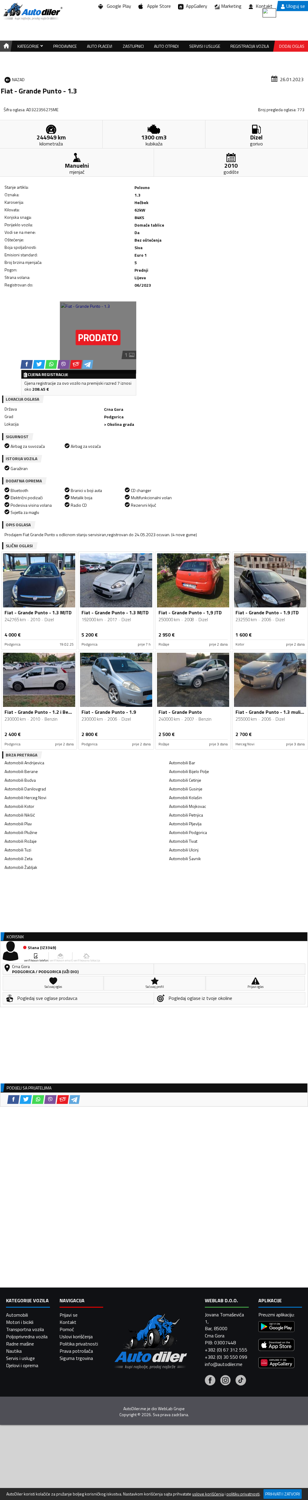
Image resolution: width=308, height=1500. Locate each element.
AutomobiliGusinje (185, 789)
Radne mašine (20, 1343)
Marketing (231, 6)
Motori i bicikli (19, 1322)
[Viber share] (64, 364)
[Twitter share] (39, 364)
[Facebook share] (27, 364)
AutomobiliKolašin (185, 797)
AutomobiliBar (182, 762)
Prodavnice (65, 46)
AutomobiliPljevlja (185, 823)
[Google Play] (276, 1327)
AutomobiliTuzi (18, 850)
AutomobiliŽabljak (21, 867)
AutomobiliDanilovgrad (25, 789)
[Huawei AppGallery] (276, 1363)
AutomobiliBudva (20, 780)
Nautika (14, 1351)
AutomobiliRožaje (21, 841)
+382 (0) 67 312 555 (226, 1349)
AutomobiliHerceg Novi (25, 797)
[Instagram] (225, 1381)
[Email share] (76, 364)
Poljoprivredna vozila (27, 1336)
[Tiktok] (241, 1381)
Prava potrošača (76, 1351)
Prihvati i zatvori (282, 1494)
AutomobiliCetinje (185, 780)
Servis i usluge (20, 1358)
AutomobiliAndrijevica (24, 762)
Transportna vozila (25, 1329)
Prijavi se (69, 1314)
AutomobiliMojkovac (187, 806)
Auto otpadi (166, 46)
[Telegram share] (87, 364)
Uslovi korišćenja (76, 1336)
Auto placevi (99, 46)
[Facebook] (210, 1381)
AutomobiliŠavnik (185, 858)
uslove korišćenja (208, 1494)
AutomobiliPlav (18, 823)
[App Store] (276, 1346)
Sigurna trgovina (76, 1358)
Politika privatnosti (79, 1343)
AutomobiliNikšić (20, 815)
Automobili (17, 1314)
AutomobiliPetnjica (186, 815)
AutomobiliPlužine (21, 832)
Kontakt (264, 6)
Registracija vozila (249, 46)
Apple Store (158, 6)
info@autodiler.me (223, 1364)
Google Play (117, 6)
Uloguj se (295, 6)
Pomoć (67, 1329)
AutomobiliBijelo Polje (189, 771)
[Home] (5, 46)
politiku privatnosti (243, 1494)
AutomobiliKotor (19, 806)
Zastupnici (133, 46)
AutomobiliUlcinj (184, 850)
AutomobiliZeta (18, 858)
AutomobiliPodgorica (188, 832)
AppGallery (195, 6)
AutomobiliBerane (21, 771)
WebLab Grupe (171, 1409)
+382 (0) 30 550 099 (226, 1357)
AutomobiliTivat (183, 841)
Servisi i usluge (204, 46)
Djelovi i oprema (22, 1365)
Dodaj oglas (291, 46)
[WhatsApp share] (51, 364)
